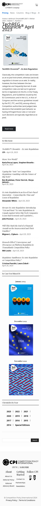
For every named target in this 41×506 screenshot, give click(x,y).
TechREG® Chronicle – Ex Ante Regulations (20, 149)
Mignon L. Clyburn (10, 234)
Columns (20, 13)
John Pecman (7, 219)
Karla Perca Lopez (10, 162)
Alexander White (9, 201)
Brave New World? (9, 159)
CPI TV (14, 467)
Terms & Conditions (27, 500)
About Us (8, 476)
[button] (37, 5)
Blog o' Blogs (30, 13)
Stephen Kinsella (26, 162)
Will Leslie (6, 250)
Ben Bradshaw (8, 180)
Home (4, 18)
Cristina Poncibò (9, 263)
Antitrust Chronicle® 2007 (18, 18)
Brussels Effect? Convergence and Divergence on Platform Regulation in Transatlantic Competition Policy (17, 245)
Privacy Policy (11, 500)
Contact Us (21, 479)
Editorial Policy (8, 480)
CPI (3, 152)
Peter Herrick (21, 180)
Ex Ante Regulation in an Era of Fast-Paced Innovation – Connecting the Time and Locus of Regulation (20, 195)
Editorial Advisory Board (8, 484)
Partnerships (20, 483)
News (12, 13)
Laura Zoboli (22, 263)
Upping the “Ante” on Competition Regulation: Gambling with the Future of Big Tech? (19, 174)
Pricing (5, 13)
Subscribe (24, 467)
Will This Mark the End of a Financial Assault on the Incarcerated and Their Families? (18, 228)
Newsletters (20, 486)
